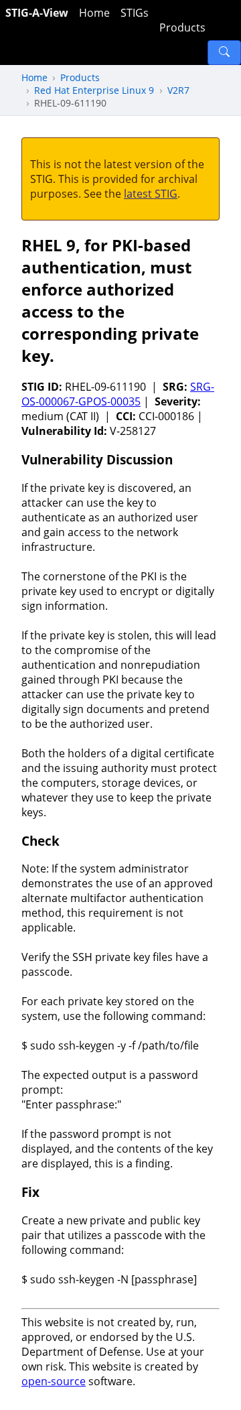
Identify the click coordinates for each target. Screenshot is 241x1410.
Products (182, 27)
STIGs (134, 12)
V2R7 (178, 90)
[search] (224, 52)
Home (94, 12)
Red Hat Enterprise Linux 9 (94, 90)
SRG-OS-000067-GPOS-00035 (117, 394)
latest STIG (150, 193)
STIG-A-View (36, 12)
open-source (53, 1381)
